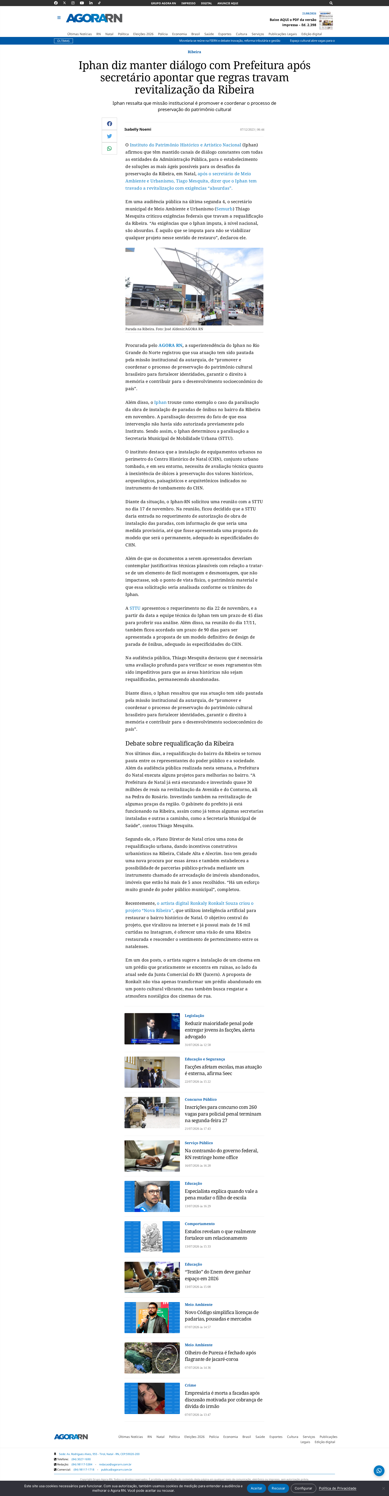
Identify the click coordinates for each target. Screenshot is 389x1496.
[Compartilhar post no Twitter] (109, 136)
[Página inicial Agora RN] (71, 1437)
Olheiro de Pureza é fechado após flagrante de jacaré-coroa (220, 1355)
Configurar (303, 1488)
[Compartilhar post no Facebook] (109, 123)
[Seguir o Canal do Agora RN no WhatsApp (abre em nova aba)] (379, 1470)
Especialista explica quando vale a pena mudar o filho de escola (221, 1194)
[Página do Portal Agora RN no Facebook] (58, 2)
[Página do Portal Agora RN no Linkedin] (93, 2)
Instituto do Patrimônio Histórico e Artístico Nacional (185, 145)
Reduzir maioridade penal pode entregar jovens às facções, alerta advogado (220, 1030)
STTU (135, 608)
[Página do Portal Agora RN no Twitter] (67, 2)
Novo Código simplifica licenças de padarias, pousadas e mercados (221, 1315)
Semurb (224, 209)
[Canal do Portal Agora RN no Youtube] (84, 2)
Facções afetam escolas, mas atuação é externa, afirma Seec (223, 1070)
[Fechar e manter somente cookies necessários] (383, 1488)
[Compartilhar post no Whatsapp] (109, 148)
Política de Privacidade (338, 1488)
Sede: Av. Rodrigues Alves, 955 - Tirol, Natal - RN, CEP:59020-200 (99, 1454)
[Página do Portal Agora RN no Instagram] (75, 2)
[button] (59, 18)
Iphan (160, 402)
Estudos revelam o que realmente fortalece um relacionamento (220, 1234)
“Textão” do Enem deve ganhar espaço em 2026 (218, 1275)
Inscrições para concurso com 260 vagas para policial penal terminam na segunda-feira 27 (223, 1113)
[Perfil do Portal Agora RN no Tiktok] (101, 2)
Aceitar (256, 1488)
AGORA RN (170, 345)
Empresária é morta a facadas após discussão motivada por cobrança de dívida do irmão (223, 1399)
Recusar (278, 1488)
